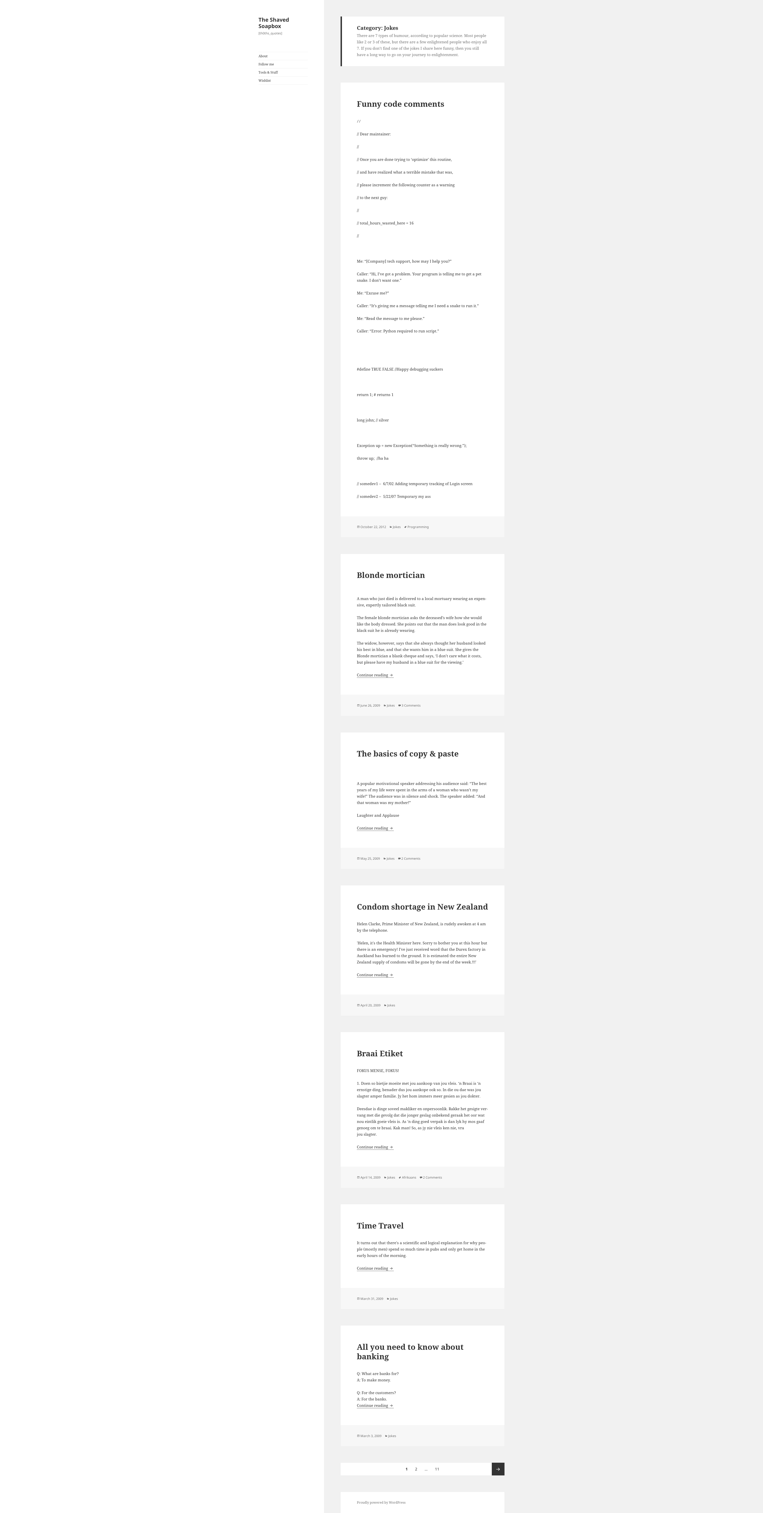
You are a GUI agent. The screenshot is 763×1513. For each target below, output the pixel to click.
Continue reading (375, 675)
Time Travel (380, 1225)
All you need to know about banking (410, 1351)
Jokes (397, 527)
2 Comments (410, 858)
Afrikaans (409, 1177)
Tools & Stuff (268, 72)
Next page (498, 1469)
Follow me (266, 64)
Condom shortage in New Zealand (422, 906)
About (263, 56)
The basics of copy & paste (408, 753)
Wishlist (265, 80)
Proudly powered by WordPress (381, 1502)
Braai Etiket (380, 1053)
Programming (418, 527)
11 (439, 1469)
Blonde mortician (391, 575)
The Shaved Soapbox (274, 23)
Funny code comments (400, 103)
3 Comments (411, 705)
